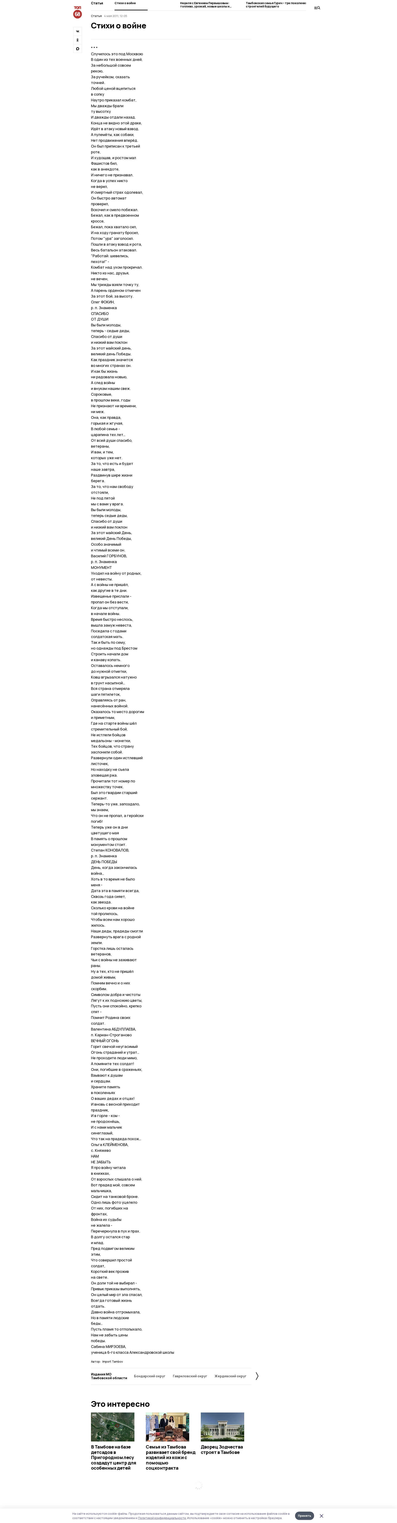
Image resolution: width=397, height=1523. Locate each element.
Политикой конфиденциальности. (162, 1518)
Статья (97, 3)
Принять (304, 1516)
